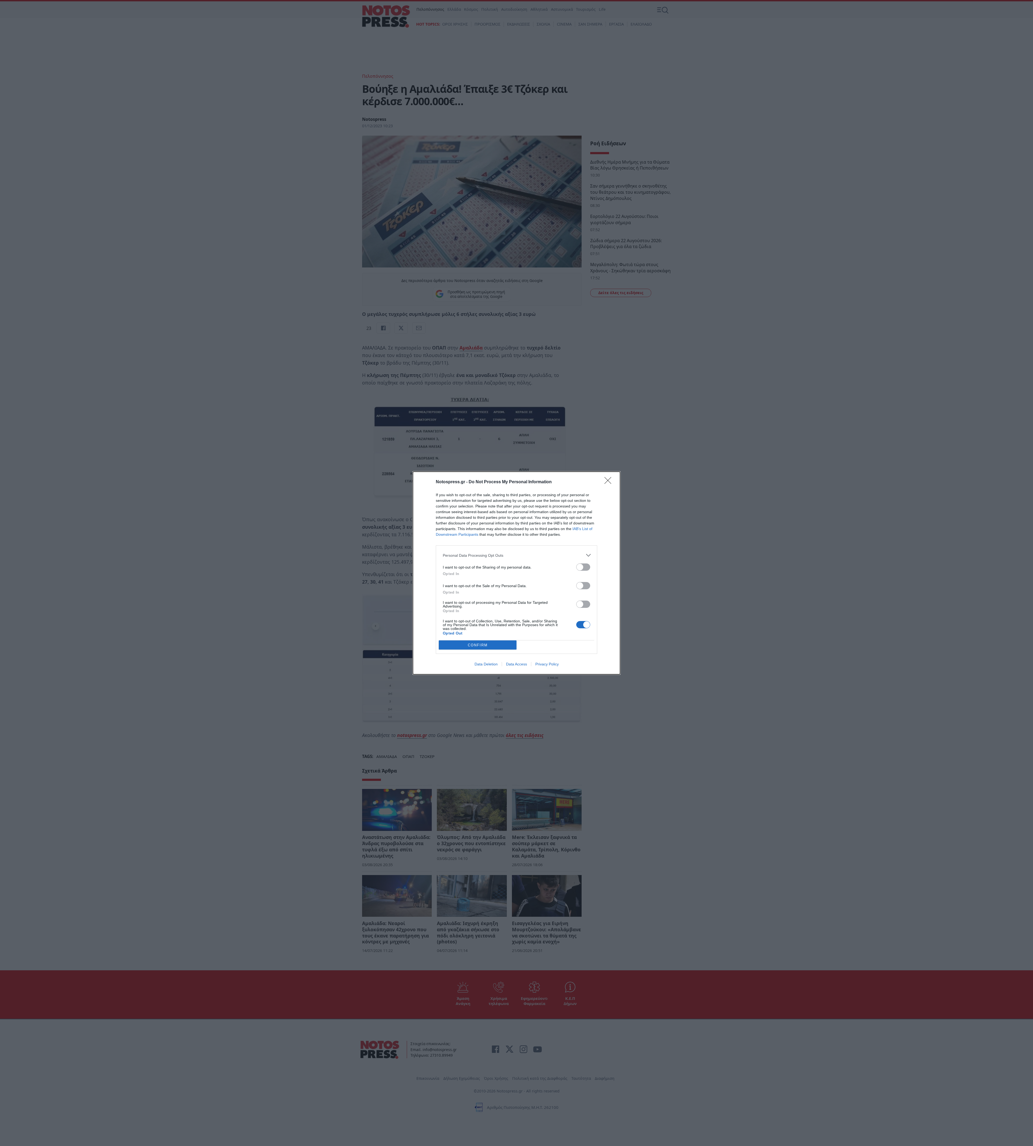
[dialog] (516, 573)
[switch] (583, 567)
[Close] (609, 482)
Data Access (516, 664)
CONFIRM (478, 645)
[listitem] (516, 555)
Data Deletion (486, 664)
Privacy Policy (547, 664)
